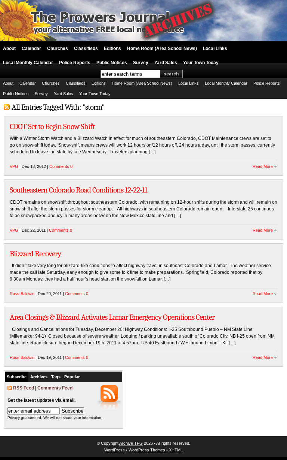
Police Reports (74, 62)
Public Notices (111, 62)
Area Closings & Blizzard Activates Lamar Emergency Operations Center (112, 317)
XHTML (176, 450)
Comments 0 (60, 166)
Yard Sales (165, 62)
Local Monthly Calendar (28, 62)
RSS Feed (23, 388)
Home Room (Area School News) (162, 48)
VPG (14, 166)
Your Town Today (201, 62)
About (9, 48)
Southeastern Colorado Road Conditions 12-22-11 (78, 189)
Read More (263, 166)
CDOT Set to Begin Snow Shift (52, 126)
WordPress (114, 450)
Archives (38, 377)
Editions (112, 48)
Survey (140, 62)
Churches (57, 48)
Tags (56, 377)
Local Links (215, 48)
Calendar (31, 48)
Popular (72, 377)
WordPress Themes (147, 450)
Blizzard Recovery (35, 253)
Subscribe (17, 377)
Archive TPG (131, 443)
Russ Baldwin (22, 293)
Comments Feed (54, 388)
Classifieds (86, 48)
